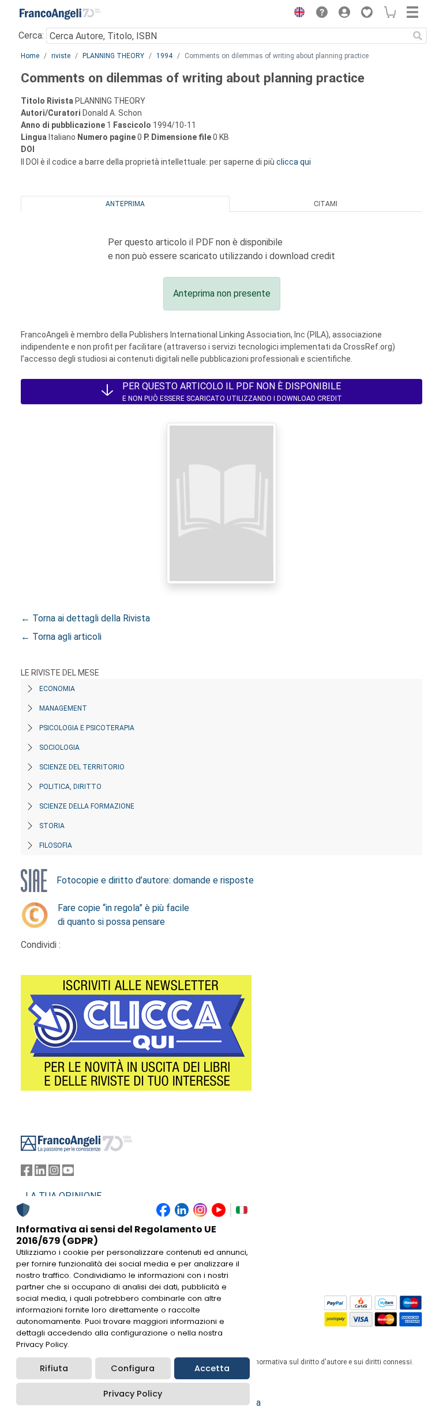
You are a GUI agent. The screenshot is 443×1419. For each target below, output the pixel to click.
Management (63, 708)
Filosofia (55, 845)
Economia (57, 689)
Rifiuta (54, 1368)
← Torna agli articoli (61, 636)
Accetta (212, 1368)
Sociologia (59, 747)
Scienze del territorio (82, 767)
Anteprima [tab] (125, 204)
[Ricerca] (417, 36)
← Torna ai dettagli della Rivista (85, 618)
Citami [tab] (325, 204)
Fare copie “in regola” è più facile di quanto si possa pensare (123, 914)
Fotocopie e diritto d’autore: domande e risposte (155, 880)
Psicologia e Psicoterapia (86, 728)
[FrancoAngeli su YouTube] (68, 1172)
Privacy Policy (132, 1393)
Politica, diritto (70, 787)
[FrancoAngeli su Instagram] (54, 1172)
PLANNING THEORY (113, 56)
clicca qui (293, 161)
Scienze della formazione (86, 806)
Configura (133, 1368)
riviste (60, 56)
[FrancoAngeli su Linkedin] (40, 1172)
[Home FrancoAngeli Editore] (60, 14)
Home (30, 56)
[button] (296, 13)
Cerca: (31, 35)
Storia (52, 826)
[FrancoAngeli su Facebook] (26, 1172)
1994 (164, 56)
